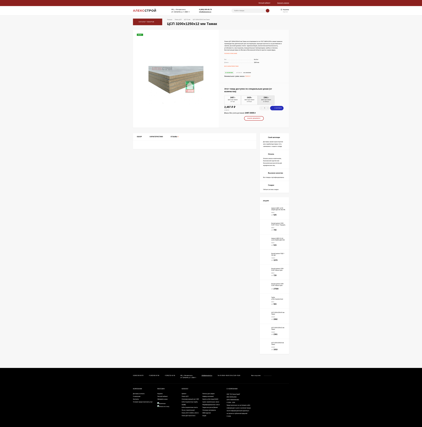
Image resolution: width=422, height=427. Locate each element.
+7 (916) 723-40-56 (170, 375)
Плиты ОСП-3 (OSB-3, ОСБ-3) (190, 413)
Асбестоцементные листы (190, 407)
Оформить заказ (162, 399)
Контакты (136, 399)
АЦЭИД (184, 404)
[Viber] (219, 9)
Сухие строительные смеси (210, 402)
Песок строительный (188, 410)
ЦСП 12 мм (187, 19)
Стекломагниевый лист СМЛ (190, 399)
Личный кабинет (162, 396)
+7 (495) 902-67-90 (154, 375)
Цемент (184, 393)
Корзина (160, 393)
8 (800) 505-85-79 (205, 9)
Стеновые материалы (209, 410)
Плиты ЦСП (178, 19)
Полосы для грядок (208, 393)
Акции (204, 415)
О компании (136, 396)
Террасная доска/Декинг (210, 407)
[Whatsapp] (215, 9)
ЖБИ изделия (206, 413)
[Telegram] (217, 9)
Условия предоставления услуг (143, 402)
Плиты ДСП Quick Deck (188, 415)
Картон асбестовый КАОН (210, 399)
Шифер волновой (208, 396)
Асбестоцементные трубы (190, 402)
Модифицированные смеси (211, 404)
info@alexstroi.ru (205, 12)
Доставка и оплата (139, 393)
